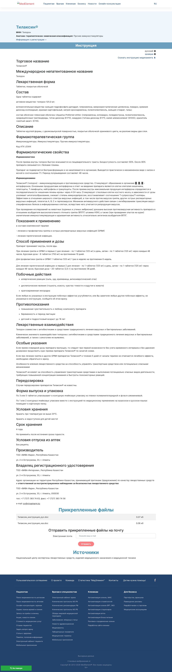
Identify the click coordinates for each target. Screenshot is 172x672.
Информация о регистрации (30, 39)
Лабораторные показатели (63, 632)
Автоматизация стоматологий (100, 601)
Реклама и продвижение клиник (101, 621)
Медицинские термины (61, 636)
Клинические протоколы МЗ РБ (65, 609)
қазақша (149, 54)
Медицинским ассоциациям (135, 609)
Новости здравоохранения (63, 624)
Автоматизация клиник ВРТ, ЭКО (101, 605)
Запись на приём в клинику (27, 613)
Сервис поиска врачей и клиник (29, 609)
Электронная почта (62, 536)
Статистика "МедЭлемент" (91, 580)
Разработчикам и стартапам (135, 605)
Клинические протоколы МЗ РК (65, 601)
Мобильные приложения (26, 645)
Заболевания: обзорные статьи (65, 620)
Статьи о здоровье (23, 633)
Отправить (86, 544)
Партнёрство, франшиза (133, 597)
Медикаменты (58, 628)
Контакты (113, 580)
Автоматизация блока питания (100, 617)
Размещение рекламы (133, 601)
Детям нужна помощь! (134, 580)
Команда (70, 580)
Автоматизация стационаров (99, 609)
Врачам (60, 3)
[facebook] (155, 580)
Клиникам (71, 3)
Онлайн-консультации (110, 3)
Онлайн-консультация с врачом (29, 605)
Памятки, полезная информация (29, 637)
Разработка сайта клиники (98, 625)
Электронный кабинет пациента (29, 641)
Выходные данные (86, 656)
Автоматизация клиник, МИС (100, 597)
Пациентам (48, 3)
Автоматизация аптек (96, 613)
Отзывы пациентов (24, 625)
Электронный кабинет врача (64, 597)
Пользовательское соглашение (31, 580)
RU (155, 3)
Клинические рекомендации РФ (65, 605)
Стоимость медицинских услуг (29, 621)
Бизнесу (82, 3)
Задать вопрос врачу (24, 629)
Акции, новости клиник (25, 617)
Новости (92, 3)
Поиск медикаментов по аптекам (29, 601)
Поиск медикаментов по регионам (30, 597)
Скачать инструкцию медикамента (136, 57)
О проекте (56, 580)
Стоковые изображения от (79, 661)
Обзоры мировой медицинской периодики (65, 614)
